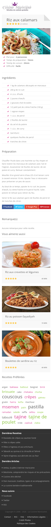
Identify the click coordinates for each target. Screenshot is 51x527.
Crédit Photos (25, 520)
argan (5, 386)
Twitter (20, 207)
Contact (7, 517)
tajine (20, 416)
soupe (40, 412)
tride (20, 422)
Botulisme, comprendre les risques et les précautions (26, 472)
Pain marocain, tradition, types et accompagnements (26, 481)
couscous (12, 396)
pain (23, 407)
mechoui (29, 402)
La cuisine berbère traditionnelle (17, 485)
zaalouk (28, 422)
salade (16, 412)
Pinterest (45, 207)
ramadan (6, 412)
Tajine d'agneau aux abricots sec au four (21, 455)
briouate (8, 391)
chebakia (28, 391)
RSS (5, 504)
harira (13, 402)
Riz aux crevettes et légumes (22, 272)
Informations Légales (36, 517)
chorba (38, 391)
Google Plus (32, 207)
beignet (34, 386)
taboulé (7, 417)
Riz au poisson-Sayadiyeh (20, 316)
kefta (20, 402)
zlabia (37, 422)
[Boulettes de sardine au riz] (26, 356)
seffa (24, 412)
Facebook (8, 207)
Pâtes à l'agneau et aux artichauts (18, 447)
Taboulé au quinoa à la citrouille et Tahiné (21, 451)
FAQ (22, 517)
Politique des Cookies (26, 523)
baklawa (14, 386)
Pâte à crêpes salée (11, 442)
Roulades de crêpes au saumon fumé (19, 438)
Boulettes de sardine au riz (21, 361)
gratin (5, 402)
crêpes (30, 396)
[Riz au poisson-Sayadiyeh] (26, 311)
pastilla (36, 406)
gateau (41, 397)
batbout (24, 386)
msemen (10, 407)
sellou (32, 412)
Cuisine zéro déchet (12, 476)
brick (42, 386)
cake (19, 391)
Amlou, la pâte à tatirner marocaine (19, 467)
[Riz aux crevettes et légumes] (26, 267)
